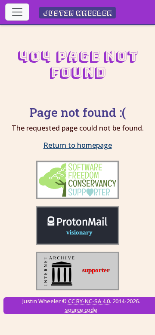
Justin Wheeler (77, 13)
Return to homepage (77, 145)
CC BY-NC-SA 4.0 (89, 301)
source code (81, 310)
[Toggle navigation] (17, 12)
